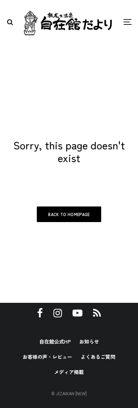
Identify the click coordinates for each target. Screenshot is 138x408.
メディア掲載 (69, 371)
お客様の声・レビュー (47, 356)
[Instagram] (57, 313)
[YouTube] (77, 313)
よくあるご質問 (98, 356)
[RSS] (97, 313)
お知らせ (89, 341)
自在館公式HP (55, 341)
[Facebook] (40, 313)
